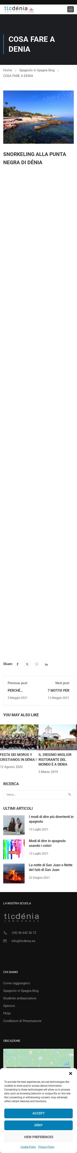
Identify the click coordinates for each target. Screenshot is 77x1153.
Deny (38, 1125)
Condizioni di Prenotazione (22, 1021)
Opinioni (9, 1006)
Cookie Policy (28, 1146)
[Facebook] (17, 664)
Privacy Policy (46, 1146)
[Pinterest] (37, 664)
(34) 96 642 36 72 (24, 933)
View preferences (38, 1137)
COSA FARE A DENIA (18, 76)
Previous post (17, 683)
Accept (39, 1113)
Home (7, 70)
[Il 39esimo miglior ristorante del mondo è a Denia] (57, 737)
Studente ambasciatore (19, 998)
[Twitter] (27, 664)
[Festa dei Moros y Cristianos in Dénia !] (19, 737)
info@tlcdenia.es (23, 941)
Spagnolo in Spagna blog (37, 70)
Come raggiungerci (16, 983)
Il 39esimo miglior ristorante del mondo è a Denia (54, 759)
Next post (62, 683)
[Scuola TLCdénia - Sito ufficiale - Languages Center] (19, 9)
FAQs (7, 1013)
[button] (70, 1073)
